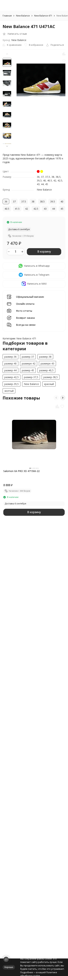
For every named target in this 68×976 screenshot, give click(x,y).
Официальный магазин (30, 296)
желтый (9, 390)
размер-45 (28, 370)
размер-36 (10, 356)
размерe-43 (47, 363)
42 (54, 180)
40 (44, 180)
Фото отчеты (24, 310)
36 (38, 176)
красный (49, 384)
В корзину (44, 251)
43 (38, 184)
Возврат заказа (25, 317)
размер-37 (28, 356)
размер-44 (10, 370)
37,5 (47, 176)
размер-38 (45, 356)
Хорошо (8, 967)
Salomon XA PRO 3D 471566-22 (21, 471)
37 (42, 176)
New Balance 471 (43, 15)
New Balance (23, 15)
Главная (7, 15)
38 (52, 176)
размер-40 (10, 363)
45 (46, 184)
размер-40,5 (46, 370)
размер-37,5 (31, 377)
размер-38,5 (50, 377)
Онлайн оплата (25, 303)
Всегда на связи (25, 324)
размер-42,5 (11, 377)
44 (42, 184)
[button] (7, 146)
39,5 (39, 180)
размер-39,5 (11, 384)
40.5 (49, 180)
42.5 (60, 180)
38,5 (58, 176)
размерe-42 (28, 363)
